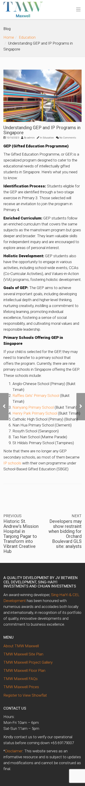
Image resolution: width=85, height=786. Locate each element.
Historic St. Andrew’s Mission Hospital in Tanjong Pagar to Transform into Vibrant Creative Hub (21, 536)
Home (8, 37)
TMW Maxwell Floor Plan (24, 670)
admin (31, 137)
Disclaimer (13, 751)
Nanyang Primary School (33, 407)
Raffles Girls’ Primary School (35, 395)
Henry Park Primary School (34, 413)
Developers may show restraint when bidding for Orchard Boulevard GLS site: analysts (65, 534)
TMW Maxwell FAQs (20, 678)
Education (27, 37)
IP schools (12, 463)
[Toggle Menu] (78, 10)
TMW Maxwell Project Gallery (28, 662)
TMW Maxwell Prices (21, 687)
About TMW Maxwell (21, 646)
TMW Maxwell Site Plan (23, 654)
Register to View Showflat (25, 695)
